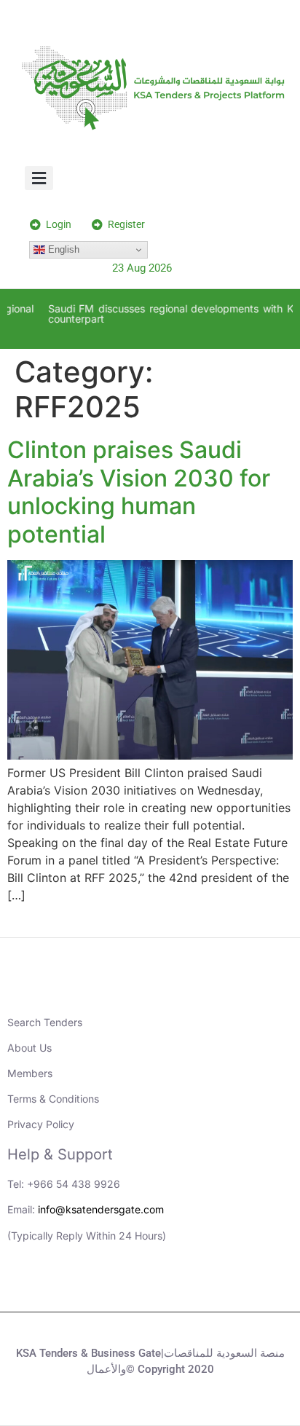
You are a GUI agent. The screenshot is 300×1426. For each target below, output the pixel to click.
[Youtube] (130, 1286)
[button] (39, 178)
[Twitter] (170, 1286)
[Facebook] (210, 1286)
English (62, 249)
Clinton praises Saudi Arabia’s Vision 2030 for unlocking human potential (138, 492)
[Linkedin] (90, 1286)
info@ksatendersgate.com (101, 1209)
